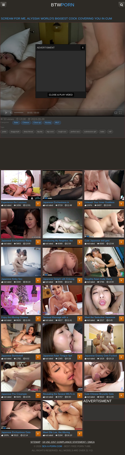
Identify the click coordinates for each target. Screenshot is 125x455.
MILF (57, 122)
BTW (62, 4)
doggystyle (15, 132)
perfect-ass (75, 132)
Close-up (37, 122)
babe (102, 132)
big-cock (50, 132)
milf (110, 132)
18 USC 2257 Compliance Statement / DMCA (68, 442)
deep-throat (28, 132)
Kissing (48, 122)
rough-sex (62, 132)
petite (4, 132)
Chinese (26, 122)
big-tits (39, 132)
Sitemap (35, 442)
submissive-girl (90, 132)
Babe (16, 122)
